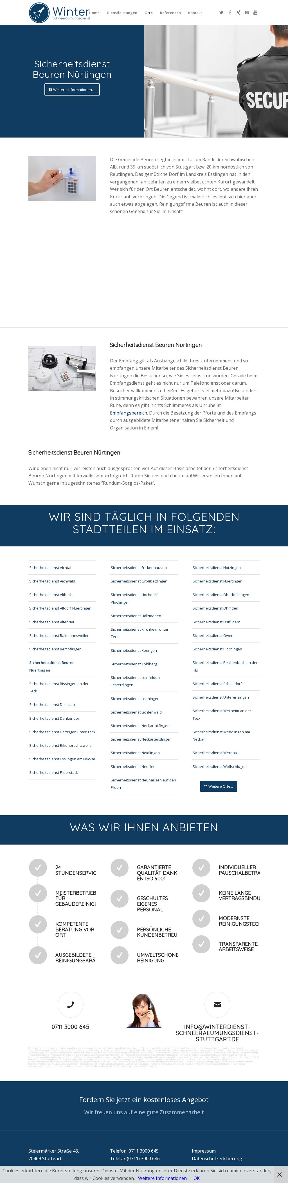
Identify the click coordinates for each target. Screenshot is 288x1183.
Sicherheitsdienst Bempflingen (55, 649)
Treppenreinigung (249, 1052)
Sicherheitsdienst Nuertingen (217, 581)
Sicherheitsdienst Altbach (51, 594)
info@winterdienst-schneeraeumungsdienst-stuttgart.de (217, 1033)
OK (197, 1178)
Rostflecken (233, 1052)
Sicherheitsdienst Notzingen (217, 567)
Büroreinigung (34, 1048)
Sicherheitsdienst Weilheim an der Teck (222, 714)
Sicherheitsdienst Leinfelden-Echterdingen (136, 681)
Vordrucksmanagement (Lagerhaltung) (164, 1061)
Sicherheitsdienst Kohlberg (134, 663)
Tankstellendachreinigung (222, 1050)
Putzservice (190, 1048)
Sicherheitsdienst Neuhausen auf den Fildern (143, 783)
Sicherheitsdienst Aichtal (50, 567)
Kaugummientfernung (95, 1052)
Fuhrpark (189, 1061)
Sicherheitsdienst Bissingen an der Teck (59, 687)
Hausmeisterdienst (182, 1057)
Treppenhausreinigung (38, 1054)
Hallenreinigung (95, 1050)
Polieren (175, 1052)
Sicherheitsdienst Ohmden (215, 608)
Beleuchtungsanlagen (100, 1054)
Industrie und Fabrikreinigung (106, 1048)
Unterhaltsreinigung (55, 1057)
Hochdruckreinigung (116, 1052)
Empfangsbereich (128, 413)
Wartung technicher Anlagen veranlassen (86, 1059)
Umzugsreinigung (36, 1057)
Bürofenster (117, 1054)
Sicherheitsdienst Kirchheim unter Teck (139, 633)
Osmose (70, 1057)
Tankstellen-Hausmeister (234, 1054)
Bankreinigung (65, 1048)
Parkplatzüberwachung (96, 1066)
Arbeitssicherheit (106, 1063)
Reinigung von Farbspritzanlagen (119, 1050)
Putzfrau (180, 1048)
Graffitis (184, 1052)
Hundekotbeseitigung (232, 1048)
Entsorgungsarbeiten (160, 1059)
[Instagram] (247, 12)
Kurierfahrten (59, 1059)
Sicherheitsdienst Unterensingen (221, 697)
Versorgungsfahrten (139, 1059)
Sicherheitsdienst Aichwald (52, 581)
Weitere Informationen (162, 1178)
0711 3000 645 (70, 1026)
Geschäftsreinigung (82, 1048)
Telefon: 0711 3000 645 (134, 1151)
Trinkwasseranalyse (59, 1050)
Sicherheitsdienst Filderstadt (53, 772)
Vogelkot (194, 1052)
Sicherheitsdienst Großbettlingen (139, 581)
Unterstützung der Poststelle (102, 1061)
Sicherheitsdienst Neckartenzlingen (141, 739)
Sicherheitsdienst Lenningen (135, 698)
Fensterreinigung (220, 1057)
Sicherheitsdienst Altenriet (51, 621)
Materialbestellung (203, 1061)
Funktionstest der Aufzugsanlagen (132, 1063)
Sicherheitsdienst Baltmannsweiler (59, 635)
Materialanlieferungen (118, 1059)
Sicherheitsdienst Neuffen (133, 766)
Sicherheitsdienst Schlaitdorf (217, 683)
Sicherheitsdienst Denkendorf (55, 718)
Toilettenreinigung (149, 1048)
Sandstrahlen (147, 1052)
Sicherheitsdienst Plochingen (217, 649)
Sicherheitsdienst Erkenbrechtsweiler (61, 745)
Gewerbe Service (166, 1048)
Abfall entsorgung (78, 1050)
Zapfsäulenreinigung (37, 1052)
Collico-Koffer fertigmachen (131, 1061)
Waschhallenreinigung (246, 1050)
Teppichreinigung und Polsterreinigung (66, 1052)
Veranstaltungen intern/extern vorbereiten (201, 1059)
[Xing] (238, 12)
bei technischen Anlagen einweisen (67, 1066)
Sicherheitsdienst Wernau (215, 752)
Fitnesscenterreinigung (240, 1057)
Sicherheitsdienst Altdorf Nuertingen (60, 608)
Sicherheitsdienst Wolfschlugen (220, 766)
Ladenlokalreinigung (130, 1048)
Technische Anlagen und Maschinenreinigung (97, 1057)
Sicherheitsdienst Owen (213, 635)
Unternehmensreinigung (209, 1048)
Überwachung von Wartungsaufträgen (59, 1063)
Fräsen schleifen (162, 1052)
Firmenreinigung (50, 1048)
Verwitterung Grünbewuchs (213, 1052)
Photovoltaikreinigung (189, 1054)
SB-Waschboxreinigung (198, 1050)
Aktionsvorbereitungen (207, 1063)
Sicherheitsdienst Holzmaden (136, 615)
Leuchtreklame (82, 1054)
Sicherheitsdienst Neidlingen (135, 752)
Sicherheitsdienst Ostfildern (216, 621)
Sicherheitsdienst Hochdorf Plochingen (134, 598)
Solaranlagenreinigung (210, 1054)
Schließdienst (225, 1063)
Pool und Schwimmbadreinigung (134, 1057)
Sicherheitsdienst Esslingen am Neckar (62, 758)
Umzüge (176, 1059)
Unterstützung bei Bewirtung (180, 1063)
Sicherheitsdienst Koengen (134, 650)
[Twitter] (221, 12)
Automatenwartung (77, 1061)
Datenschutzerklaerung (217, 1158)
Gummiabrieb (133, 1052)
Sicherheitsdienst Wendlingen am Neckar (221, 735)
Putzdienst (130, 1054)
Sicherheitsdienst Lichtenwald (136, 712)
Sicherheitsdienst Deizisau (52, 704)
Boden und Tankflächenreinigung (171, 1050)
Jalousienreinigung (202, 1057)
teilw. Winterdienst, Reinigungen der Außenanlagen (131, 1066)
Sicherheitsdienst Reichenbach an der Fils (225, 666)
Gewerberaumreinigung (161, 1057)
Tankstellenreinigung (144, 1050)
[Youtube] (255, 12)
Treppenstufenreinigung (62, 1054)
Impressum (204, 1151)
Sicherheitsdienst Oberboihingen (221, 594)
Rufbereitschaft (158, 1063)
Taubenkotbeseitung (38, 1050)
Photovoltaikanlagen (167, 1054)
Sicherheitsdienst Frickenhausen (139, 567)
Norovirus (152, 1054)
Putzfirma (141, 1054)
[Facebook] (230, 12)
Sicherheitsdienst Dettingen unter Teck (62, 731)
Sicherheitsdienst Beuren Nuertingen (52, 666)
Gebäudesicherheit (88, 1063)
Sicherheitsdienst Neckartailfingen (140, 725)
